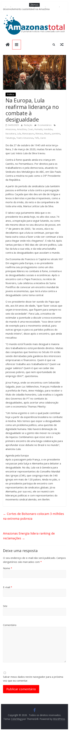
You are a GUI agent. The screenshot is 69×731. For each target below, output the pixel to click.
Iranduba (48, 129)
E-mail (7, 587)
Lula (19, 133)
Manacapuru (28, 133)
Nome (7, 568)
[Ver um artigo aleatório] (62, 44)
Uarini (43, 138)
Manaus (39, 133)
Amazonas (11, 129)
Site (5, 606)
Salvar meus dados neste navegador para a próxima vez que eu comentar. (33, 678)
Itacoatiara (11, 133)
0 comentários (44, 125)
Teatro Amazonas (24, 138)
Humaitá (38, 129)
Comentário (9, 625)
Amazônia (21, 129)
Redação (28, 125)
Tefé (37, 138)
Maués (47, 133)
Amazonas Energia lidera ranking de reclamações (29, 535)
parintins (56, 133)
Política (10, 94)
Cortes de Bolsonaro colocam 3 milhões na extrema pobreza (33, 516)
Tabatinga (10, 138)
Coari (30, 129)
